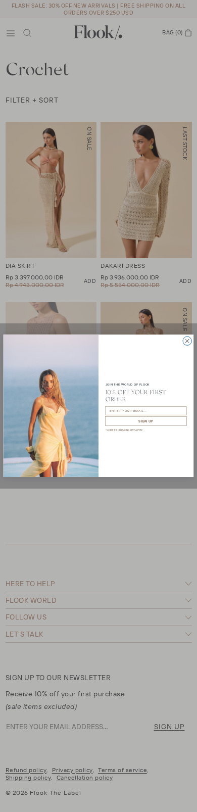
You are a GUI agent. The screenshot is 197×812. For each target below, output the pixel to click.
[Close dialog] (187, 341)
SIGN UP (146, 421)
